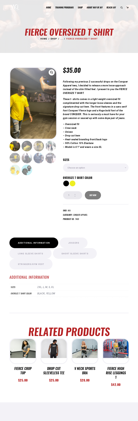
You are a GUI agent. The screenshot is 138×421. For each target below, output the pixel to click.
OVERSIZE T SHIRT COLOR (77, 178)
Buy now (93, 195)
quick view (22, 355)
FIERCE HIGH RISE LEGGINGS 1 (116, 373)
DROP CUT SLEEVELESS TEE (53, 370)
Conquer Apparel (80, 214)
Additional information (34, 243)
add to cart (23, 347)
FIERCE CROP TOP (23, 370)
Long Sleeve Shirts (30, 253)
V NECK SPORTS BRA (84, 370)
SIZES (66, 160)
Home (43, 39)
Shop (53, 39)
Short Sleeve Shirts (74, 253)
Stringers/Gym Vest (31, 264)
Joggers (73, 243)
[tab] (33, 243)
